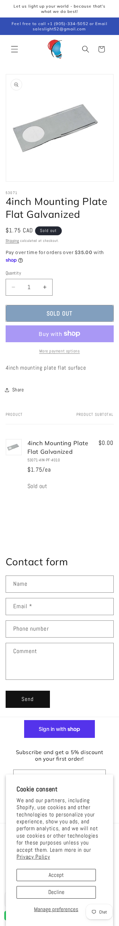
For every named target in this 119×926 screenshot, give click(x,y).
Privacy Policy (33, 856)
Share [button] (18, 389)
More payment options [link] (59, 351)
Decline (56, 892)
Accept (56, 875)
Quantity (13, 273)
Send (27, 699)
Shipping (12, 240)
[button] (14, 49)
